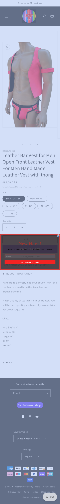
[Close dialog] (58, 236)
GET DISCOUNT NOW (30, 262)
